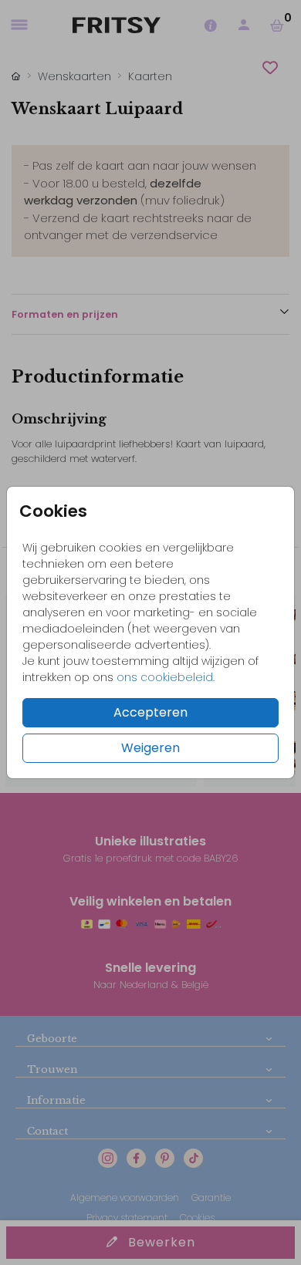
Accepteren (150, 712)
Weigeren (150, 748)
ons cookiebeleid (165, 677)
